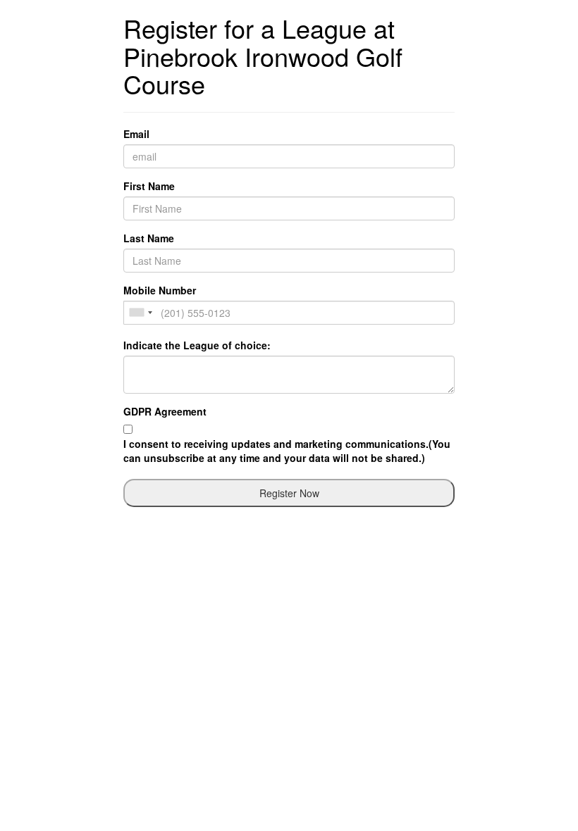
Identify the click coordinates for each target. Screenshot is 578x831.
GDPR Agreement (165, 411)
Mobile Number (159, 290)
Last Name (148, 238)
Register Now (289, 493)
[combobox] (140, 312)
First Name (149, 186)
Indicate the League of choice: (197, 345)
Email (136, 134)
